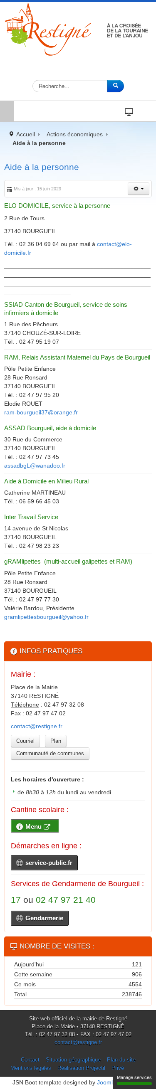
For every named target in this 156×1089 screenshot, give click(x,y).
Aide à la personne (41, 167)
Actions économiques (75, 134)
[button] (138, 188)
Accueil (25, 134)
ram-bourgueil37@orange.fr (41, 412)
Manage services (134, 1077)
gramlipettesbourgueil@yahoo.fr (46, 616)
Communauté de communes (50, 753)
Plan (55, 741)
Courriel (25, 741)
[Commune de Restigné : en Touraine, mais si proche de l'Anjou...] (78, 29)
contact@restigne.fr (36, 726)
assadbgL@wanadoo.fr (34, 465)
